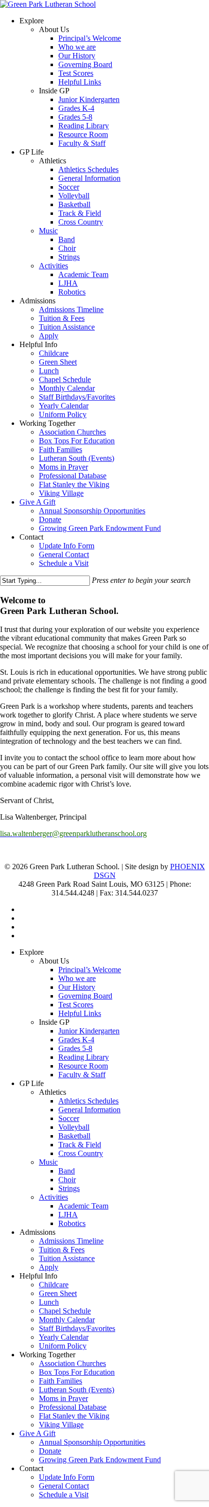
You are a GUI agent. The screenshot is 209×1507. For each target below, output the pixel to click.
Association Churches (72, 1363)
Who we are (77, 978)
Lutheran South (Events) (76, 1389)
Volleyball (73, 1127)
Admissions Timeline (71, 1241)
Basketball (74, 1136)
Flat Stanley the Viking (74, 1416)
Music (48, 1162)
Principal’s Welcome (89, 969)
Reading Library (83, 1057)
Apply (48, 1267)
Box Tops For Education (77, 1372)
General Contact (64, 1486)
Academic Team (83, 1206)
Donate (50, 1451)
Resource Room (83, 1066)
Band (66, 1171)
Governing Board (85, 996)
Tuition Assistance (67, 1258)
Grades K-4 (76, 1039)
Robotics (72, 1223)
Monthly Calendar (67, 1319)
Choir (67, 1179)
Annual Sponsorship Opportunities (92, 1442)
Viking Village (61, 1424)
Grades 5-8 (75, 1048)
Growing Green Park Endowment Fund (100, 1459)
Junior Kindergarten (89, 1031)
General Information (89, 1109)
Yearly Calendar (63, 1337)
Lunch (49, 1302)
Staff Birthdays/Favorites (77, 1328)
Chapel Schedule (65, 1311)
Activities (53, 1197)
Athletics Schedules (88, 1101)
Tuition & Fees (62, 1249)
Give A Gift (37, 1433)
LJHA (68, 1214)
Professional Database (72, 1407)
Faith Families (60, 1381)
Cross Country (80, 1153)
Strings (69, 1188)
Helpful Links (79, 1013)
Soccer (68, 1118)
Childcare (54, 1284)
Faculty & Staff (81, 1074)
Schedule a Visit (63, 1494)
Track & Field (79, 1144)
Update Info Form (66, 1477)
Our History (76, 987)
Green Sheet (58, 1293)
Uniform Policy (63, 1346)
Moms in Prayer (63, 1398)
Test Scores (75, 1004)
